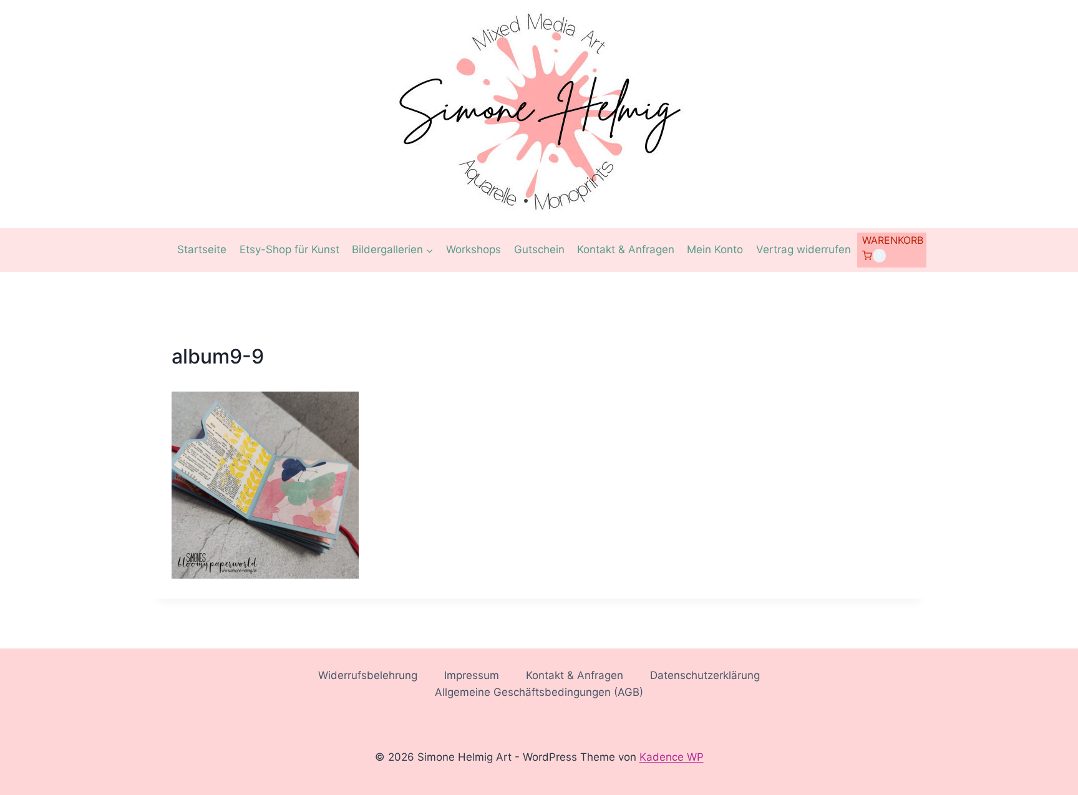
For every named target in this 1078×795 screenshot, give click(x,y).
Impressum (471, 675)
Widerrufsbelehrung (367, 675)
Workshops (473, 249)
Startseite (201, 249)
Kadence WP (671, 757)
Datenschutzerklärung (705, 675)
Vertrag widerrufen (803, 249)
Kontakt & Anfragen (625, 249)
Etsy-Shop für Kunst (289, 249)
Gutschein (539, 249)
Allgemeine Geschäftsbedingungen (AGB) (539, 692)
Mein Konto (715, 249)
